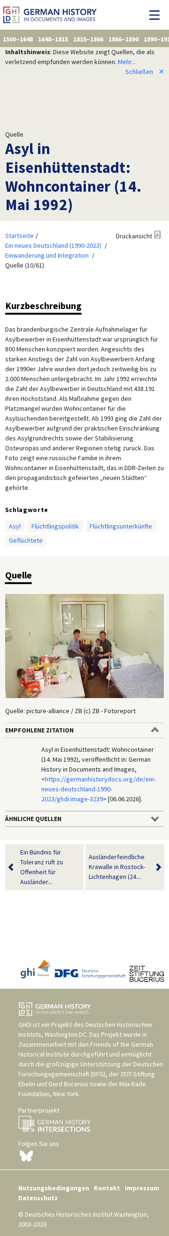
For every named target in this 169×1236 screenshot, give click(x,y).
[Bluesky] (26, 1155)
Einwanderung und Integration (47, 255)
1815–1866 (88, 39)
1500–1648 (18, 39)
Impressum (142, 1188)
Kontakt (107, 1188)
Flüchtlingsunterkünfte (121, 526)
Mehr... (127, 61)
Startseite (19, 235)
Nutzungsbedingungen (53, 1188)
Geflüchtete (26, 540)
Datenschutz (38, 1198)
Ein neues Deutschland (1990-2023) (53, 245)
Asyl (15, 526)
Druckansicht (134, 236)
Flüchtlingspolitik (55, 526)
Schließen (144, 71)
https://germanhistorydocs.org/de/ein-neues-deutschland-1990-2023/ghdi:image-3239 (98, 789)
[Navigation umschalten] (157, 15)
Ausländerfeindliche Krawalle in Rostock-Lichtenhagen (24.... (117, 867)
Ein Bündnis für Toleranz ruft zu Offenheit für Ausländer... (41, 867)
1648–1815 (53, 39)
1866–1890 (123, 39)
